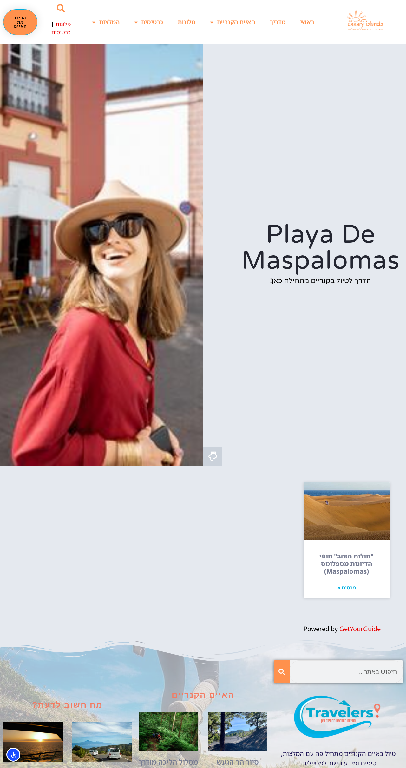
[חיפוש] (282, 671)
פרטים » (346, 587)
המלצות (109, 22)
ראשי (307, 22)
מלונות (186, 22)
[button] (61, 8)
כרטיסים (152, 22)
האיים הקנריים (236, 22)
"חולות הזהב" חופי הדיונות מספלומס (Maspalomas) (346, 564)
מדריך (277, 22)
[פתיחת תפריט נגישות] (13, 755)
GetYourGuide (360, 628)
